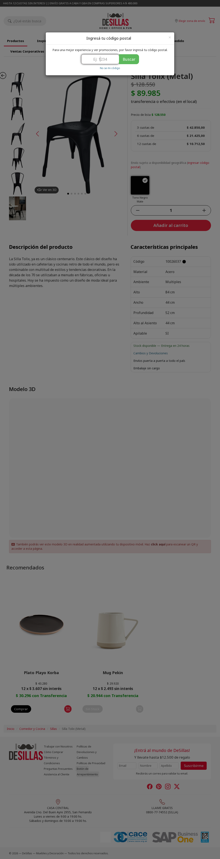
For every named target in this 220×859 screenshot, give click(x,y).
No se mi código (110, 68)
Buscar (129, 59)
